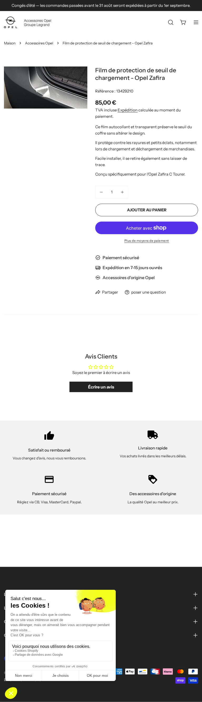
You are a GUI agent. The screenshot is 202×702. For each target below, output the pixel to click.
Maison (10, 43)
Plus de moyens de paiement (146, 241)
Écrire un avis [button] (101, 387)
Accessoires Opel (39, 43)
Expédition (128, 109)
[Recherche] (170, 22)
